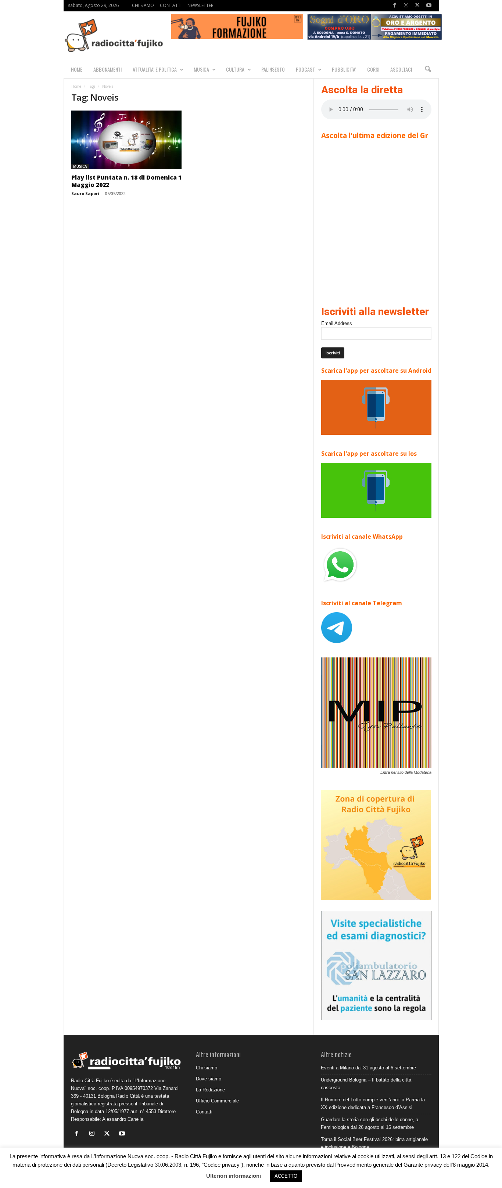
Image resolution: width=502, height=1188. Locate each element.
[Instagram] (406, 5)
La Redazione (210, 1090)
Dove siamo (208, 1079)
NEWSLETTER (200, 5)
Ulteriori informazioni (233, 1176)
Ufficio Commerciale (217, 1101)
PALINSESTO (273, 69)
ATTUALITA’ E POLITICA (155, 69)
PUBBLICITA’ (344, 69)
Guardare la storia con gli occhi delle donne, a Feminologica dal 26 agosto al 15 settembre (369, 1123)
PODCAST (305, 69)
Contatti (204, 1112)
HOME (76, 69)
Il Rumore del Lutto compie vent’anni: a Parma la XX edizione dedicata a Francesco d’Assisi (373, 1103)
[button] (428, 69)
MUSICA (201, 69)
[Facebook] (394, 5)
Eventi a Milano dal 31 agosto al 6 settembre (368, 1067)
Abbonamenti (107, 69)
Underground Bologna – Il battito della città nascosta (366, 1083)
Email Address (336, 323)
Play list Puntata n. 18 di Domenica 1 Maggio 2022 (126, 181)
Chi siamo (206, 1067)
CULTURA (235, 69)
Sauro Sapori (85, 193)
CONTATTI (171, 5)
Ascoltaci (401, 69)
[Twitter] (417, 5)
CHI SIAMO (143, 5)
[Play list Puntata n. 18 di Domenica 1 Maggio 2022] (126, 140)
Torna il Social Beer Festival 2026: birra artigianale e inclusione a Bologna (374, 1143)
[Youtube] (428, 5)
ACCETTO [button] (286, 1176)
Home (76, 86)
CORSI (373, 69)
